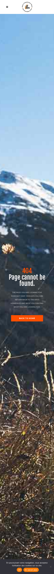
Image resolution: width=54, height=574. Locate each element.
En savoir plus (31, 570)
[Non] (50, 566)
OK (19, 570)
